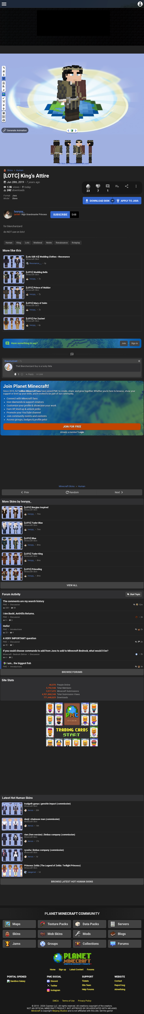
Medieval (38, 243)
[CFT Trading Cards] (72, 745)
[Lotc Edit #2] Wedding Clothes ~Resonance (48, 256)
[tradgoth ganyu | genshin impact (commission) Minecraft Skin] (12, 808)
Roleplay (76, 243)
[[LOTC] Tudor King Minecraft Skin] (12, 558)
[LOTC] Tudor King (33, 553)
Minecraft (35, 1011)
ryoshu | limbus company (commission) (44, 850)
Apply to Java (129, 200)
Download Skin (99, 200)
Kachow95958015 (136, 654)
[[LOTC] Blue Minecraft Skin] (12, 543)
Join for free (72, 426)
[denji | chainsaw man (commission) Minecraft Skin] (12, 824)
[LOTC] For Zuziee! (35, 318)
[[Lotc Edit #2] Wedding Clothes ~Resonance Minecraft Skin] (14, 261)
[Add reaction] (22, 374)
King (19, 243)
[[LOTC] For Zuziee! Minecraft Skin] (14, 323)
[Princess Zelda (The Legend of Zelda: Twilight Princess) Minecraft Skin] (12, 870)
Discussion (15, 605)
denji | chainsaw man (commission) (42, 819)
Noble (49, 243)
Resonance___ (36, 263)
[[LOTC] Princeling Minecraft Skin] (12, 574)
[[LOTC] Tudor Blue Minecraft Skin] (12, 527)
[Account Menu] (140, 4)
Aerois (30, 810)
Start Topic (135, 594)
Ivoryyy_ (19, 211)
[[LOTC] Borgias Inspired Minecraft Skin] (12, 512)
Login (81, 432)
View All (72, 585)
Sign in (134, 343)
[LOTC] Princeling (33, 569)
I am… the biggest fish (19, 663)
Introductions (16, 629)
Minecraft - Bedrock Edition (15, 654)
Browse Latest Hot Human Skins (72, 881)
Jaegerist (32, 872)
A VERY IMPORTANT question (19, 638)
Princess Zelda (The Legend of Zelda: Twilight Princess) (52, 865)
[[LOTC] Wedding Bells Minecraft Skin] (14, 277)
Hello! (6, 626)
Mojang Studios (59, 1011)
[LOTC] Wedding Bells (37, 272)
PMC (5, 605)
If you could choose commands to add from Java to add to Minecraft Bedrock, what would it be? (55, 650)
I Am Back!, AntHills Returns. (19, 613)
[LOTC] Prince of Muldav (38, 287)
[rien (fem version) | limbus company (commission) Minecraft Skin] (12, 839)
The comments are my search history (23, 601)
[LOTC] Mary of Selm (36, 303)
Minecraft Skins (67, 486)
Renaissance (62, 243)
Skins (10, 170)
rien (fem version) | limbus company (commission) (49, 834)
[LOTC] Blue (30, 538)
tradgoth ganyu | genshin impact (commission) (47, 803)
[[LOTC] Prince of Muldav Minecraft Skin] (14, 292)
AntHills (136, 617)
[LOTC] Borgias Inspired (36, 507)
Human (19, 170)
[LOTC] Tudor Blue (33, 522)
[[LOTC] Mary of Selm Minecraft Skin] (14, 308)
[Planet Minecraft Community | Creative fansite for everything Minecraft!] (72, 958)
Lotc (27, 243)
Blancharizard (11, 361)
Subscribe (60, 214)
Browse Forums (72, 672)
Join (124, 343)
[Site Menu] (4, 4)
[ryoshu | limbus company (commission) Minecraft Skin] (12, 855)
